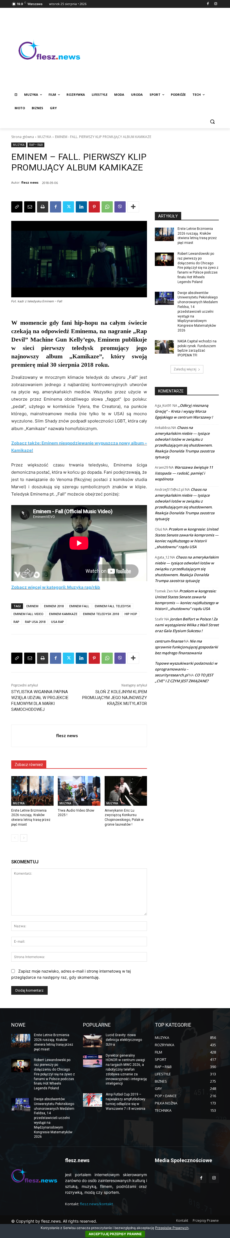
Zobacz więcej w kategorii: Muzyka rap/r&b (55, 587)
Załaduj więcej (185, 369)
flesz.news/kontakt (96, 1203)
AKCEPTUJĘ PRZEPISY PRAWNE (115, 1234)
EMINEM (32, 606)
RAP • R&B (36, 145)
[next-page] (23, 838)
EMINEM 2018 (54, 606)
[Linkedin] (81, 206)
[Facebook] (207, 4)
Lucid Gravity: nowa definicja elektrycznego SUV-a (124, 1040)
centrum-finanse (169, 641)
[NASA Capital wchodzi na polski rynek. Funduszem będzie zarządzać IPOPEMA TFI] (164, 347)
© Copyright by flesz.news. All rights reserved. (54, 1221)
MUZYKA (44, 136)
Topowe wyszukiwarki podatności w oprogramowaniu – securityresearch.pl (186, 669)
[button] (212, 121)
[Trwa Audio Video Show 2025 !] (79, 791)
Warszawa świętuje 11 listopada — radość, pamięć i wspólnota (184, 473)
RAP (16, 622)
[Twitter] (68, 206)
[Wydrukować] (42, 206)
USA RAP (57, 622)
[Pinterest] (94, 206)
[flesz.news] (49, 49)
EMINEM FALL (79, 606)
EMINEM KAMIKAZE (63, 614)
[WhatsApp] (107, 206)
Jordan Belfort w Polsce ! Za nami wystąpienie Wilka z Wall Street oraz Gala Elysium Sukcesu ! (187, 624)
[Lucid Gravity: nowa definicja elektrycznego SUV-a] (92, 1040)
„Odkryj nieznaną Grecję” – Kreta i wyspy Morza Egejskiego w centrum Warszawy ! (184, 411)
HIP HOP (131, 614)
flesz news (29, 182)
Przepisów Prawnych (171, 1228)
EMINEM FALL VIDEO (28, 614)
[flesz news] (33, 736)
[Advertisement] (153, 49)
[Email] (29, 206)
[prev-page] (14, 838)
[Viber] (120, 206)
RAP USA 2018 (35, 622)
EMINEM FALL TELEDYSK (113, 606)
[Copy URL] (16, 206)
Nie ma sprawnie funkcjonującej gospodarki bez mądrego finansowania (186, 647)
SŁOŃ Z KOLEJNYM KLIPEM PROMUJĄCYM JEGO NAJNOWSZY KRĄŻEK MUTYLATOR (114, 697)
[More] (133, 206)
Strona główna (22, 136)
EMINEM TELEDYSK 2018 (101, 614)
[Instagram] (215, 4)
